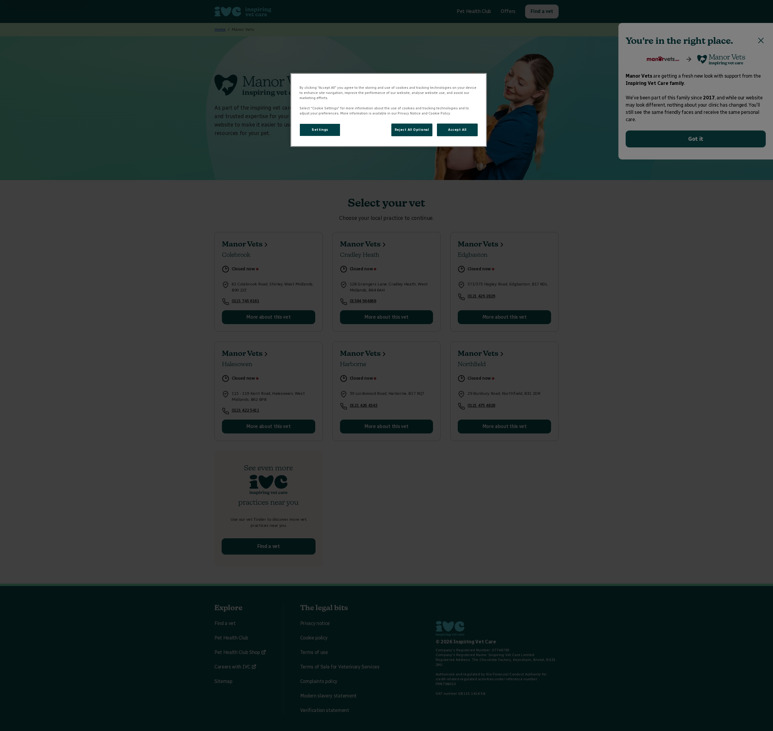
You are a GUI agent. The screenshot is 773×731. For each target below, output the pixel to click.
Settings (320, 129)
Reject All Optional (412, 129)
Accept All (457, 129)
